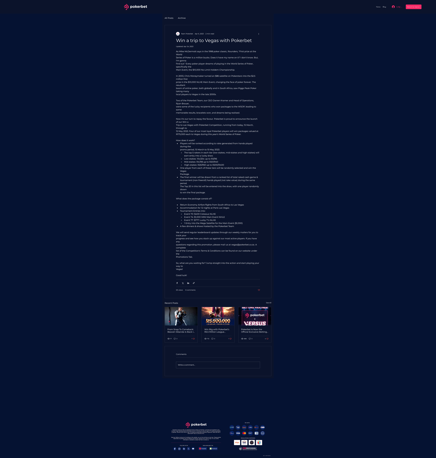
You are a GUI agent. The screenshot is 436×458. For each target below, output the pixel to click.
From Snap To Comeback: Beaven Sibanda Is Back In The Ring (181, 330)
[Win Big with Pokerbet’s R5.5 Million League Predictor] (218, 316)
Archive (182, 18)
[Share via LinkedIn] (188, 283)
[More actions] (258, 33)
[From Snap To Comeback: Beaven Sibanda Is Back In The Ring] (181, 316)
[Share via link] (194, 283)
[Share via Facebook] (177, 283)
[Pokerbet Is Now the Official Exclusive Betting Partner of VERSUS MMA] (254, 316)
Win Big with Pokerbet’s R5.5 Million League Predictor (216, 330)
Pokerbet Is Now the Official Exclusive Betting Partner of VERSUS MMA (254, 330)
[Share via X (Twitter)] (183, 283)
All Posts (169, 18)
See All (268, 303)
